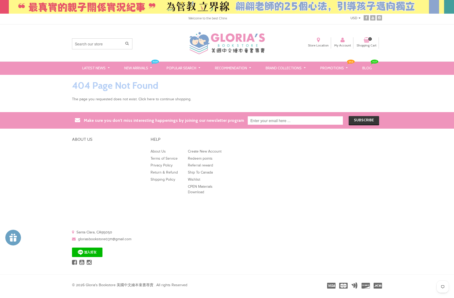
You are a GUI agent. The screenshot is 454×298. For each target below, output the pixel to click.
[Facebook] (366, 18)
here (151, 99)
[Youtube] (372, 18)
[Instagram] (379, 18)
